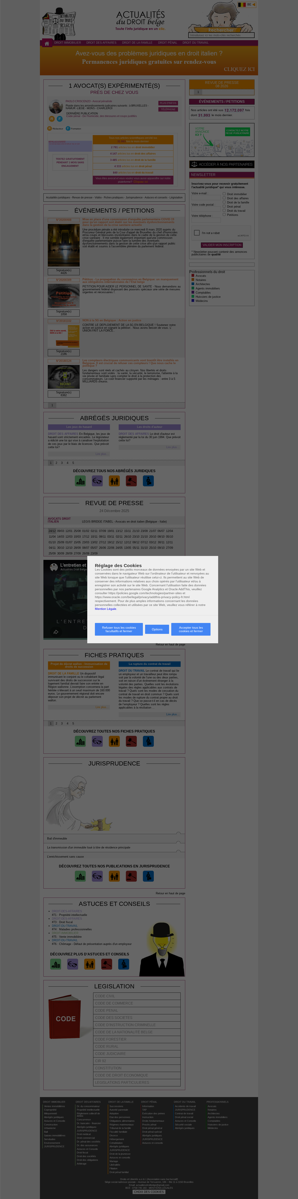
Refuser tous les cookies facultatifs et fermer (119, 629)
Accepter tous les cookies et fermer (191, 629)
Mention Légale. (106, 609)
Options (157, 629)
